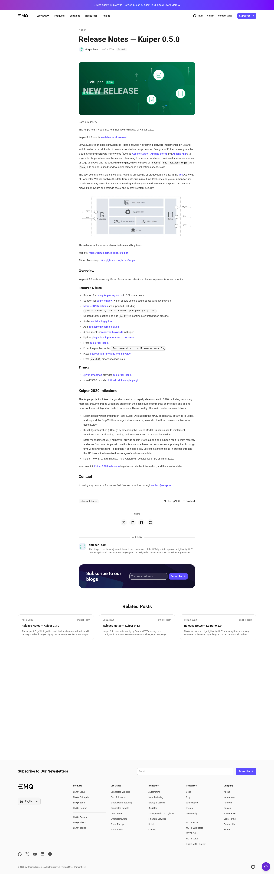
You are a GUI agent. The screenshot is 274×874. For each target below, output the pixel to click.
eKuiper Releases (89, 501)
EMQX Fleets (79, 822)
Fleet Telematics (118, 797)
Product (121, 49)
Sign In (210, 15)
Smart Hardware (119, 819)
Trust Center (230, 813)
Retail (151, 824)
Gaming (152, 829)
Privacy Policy (80, 867)
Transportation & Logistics (161, 813)
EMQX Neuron (80, 808)
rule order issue (99, 342)
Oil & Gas (152, 808)
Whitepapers (192, 802)
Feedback (190, 501)
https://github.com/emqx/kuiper (118, 260)
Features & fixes (90, 288)
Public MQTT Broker (196, 844)
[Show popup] (253, 867)
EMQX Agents (80, 817)
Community (191, 813)
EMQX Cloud (79, 792)
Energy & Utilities (156, 802)
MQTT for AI (192, 822)
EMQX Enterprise (81, 797)
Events (189, 808)
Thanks (84, 367)
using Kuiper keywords (110, 295)
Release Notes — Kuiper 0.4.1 (121, 625)
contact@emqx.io (161, 485)
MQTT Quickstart (194, 828)
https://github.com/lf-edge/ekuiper (108, 252)
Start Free (245, 15)
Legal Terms (230, 819)
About (227, 792)
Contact (85, 476)
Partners (228, 802)
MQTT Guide (192, 833)
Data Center (116, 813)
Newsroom (229, 797)
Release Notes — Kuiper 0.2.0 (203, 625)
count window (104, 300)
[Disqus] (137, 700)
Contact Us (229, 824)
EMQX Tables (79, 828)
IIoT (181, 174)
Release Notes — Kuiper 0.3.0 (40, 625)
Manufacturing (155, 797)
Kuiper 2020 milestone (98, 390)
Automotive (154, 792)
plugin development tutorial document (113, 337)
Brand (227, 829)
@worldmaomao (92, 374)
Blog (188, 797)
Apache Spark (140, 153)
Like (169, 501)
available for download (114, 137)
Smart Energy (117, 824)
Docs (188, 792)
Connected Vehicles (120, 792)
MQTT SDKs (192, 838)
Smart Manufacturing (121, 802)
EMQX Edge (79, 802)
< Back (82, 29)
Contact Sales (225, 15)
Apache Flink (179, 153)
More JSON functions (95, 306)
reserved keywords (112, 332)
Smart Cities (117, 829)
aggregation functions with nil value (110, 353)
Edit (178, 501)
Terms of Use (67, 867)
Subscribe (176, 576)
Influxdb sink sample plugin (104, 326)
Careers (227, 808)
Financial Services (157, 819)
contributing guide (101, 321)
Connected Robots (120, 808)
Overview (87, 271)
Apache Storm (158, 153)
